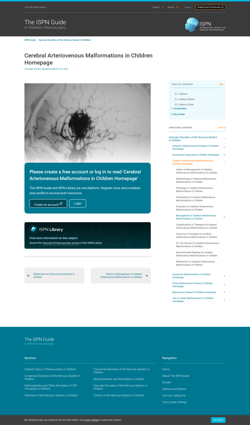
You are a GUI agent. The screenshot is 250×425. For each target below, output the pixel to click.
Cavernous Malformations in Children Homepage (191, 276)
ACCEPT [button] (218, 420)
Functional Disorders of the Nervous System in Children (121, 371)
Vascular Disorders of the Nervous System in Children (193, 139)
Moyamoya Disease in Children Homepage (194, 292)
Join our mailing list (174, 395)
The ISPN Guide (45, 24)
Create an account (46, 204)
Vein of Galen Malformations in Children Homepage (192, 300)
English (156, 7)
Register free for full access (209, 7)
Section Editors (186, 99)
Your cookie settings (174, 402)
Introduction (180, 108)
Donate (166, 382)
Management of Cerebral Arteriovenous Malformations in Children (196, 217)
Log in (188, 7)
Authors (183, 94)
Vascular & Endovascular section (61, 242)
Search (171, 7)
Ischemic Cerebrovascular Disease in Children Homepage (195, 147)
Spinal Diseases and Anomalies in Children (118, 379)
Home (166, 369)
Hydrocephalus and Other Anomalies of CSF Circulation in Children (50, 387)
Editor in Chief (186, 104)
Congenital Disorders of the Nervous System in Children (52, 377)
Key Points (179, 114)
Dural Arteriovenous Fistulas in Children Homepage (192, 285)
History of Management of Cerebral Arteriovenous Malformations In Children (121, 275)
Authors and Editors (174, 389)
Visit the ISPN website (35, 7)
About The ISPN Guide (175, 376)
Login (77, 203)
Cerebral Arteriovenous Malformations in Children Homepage (193, 162)
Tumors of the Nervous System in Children (118, 395)
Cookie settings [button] (91, 420)
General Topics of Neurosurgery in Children (50, 369)
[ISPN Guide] (205, 24)
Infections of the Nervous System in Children (51, 395)
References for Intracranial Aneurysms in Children (54, 275)
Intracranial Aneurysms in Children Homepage (195, 154)
